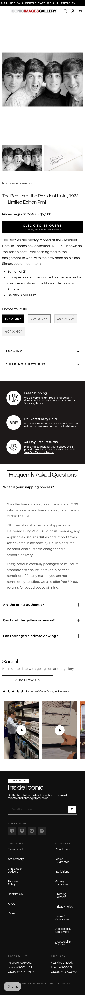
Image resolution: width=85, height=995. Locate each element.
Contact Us (15, 894)
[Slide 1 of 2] (22, 158)
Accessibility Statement (63, 930)
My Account (15, 849)
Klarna (12, 913)
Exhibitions (62, 871)
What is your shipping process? (28, 487)
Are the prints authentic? (23, 605)
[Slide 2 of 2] (63, 158)
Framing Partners (60, 895)
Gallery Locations (61, 883)
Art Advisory (16, 859)
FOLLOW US (29, 680)
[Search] (65, 11)
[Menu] (5, 11)
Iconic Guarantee (62, 861)
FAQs (11, 903)
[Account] (73, 11)
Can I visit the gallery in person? (29, 620)
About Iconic (63, 849)
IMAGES (64, 983)
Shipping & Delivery (15, 870)
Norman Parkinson (17, 183)
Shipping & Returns (25, 364)
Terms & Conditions (62, 918)
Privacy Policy (64, 906)
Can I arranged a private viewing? (30, 636)
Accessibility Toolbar (63, 943)
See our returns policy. (39, 452)
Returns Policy (13, 883)
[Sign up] (72, 809)
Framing (14, 351)
